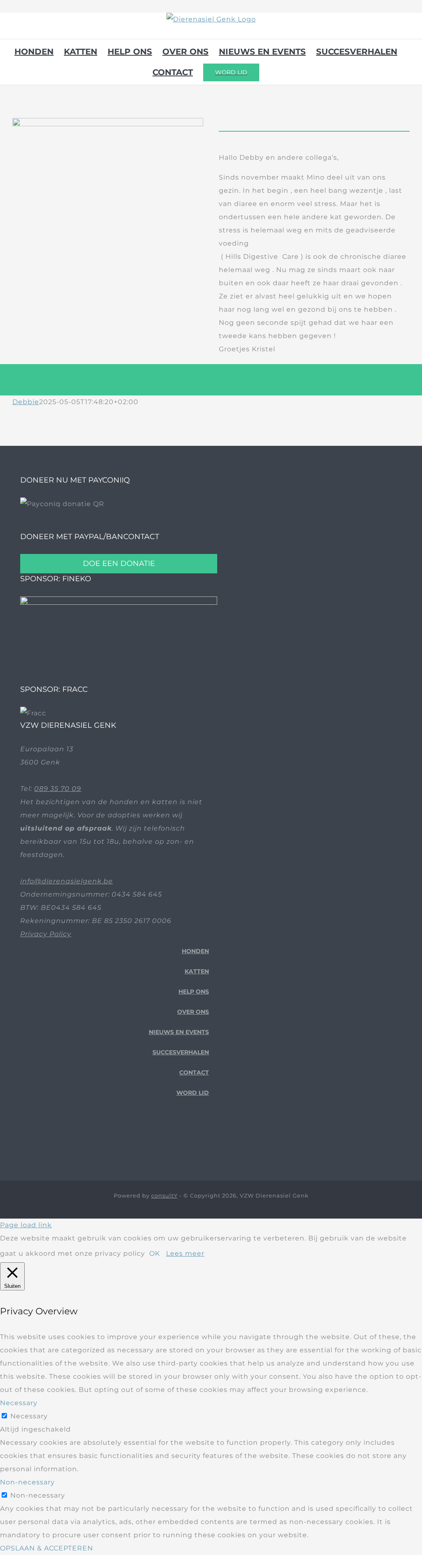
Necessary (29, 1416)
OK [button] (154, 1253)
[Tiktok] (193, 1138)
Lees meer (185, 1253)
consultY (164, 1195)
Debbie (25, 402)
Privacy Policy (45, 934)
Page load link (26, 1225)
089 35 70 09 (57, 789)
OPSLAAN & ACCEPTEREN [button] (46, 1548)
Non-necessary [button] (27, 1482)
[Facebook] (180, 1138)
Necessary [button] (19, 1403)
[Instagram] (206, 1138)
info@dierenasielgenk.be (66, 881)
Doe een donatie (119, 563)
